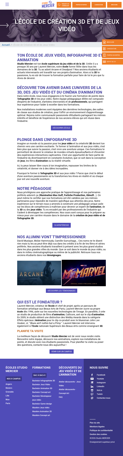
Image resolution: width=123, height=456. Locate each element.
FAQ (60, 397)
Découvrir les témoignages (61, 291)
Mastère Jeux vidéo (40, 407)
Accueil (6, 44)
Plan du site (95, 423)
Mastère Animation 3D (42, 411)
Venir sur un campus (61, 351)
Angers (9, 384)
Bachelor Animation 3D (42, 388)
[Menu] (6, 5)
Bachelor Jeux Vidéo (41, 384)
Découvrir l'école (61, 128)
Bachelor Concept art (41, 392)
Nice (7, 399)
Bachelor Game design (42, 404)
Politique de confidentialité (101, 430)
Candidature (99, 4)
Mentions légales (97, 426)
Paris (8, 403)
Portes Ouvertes (81, 4)
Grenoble (10, 392)
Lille (7, 396)
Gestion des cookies (98, 434)
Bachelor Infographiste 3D (43, 381)
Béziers (9, 388)
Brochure (114, 4)
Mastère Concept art (41, 415)
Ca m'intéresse (61, 225)
